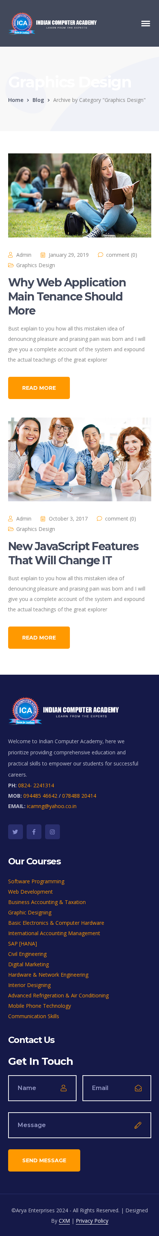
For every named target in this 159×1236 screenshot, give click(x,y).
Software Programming (36, 881)
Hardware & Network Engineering (48, 974)
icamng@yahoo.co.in (52, 806)
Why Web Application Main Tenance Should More (67, 297)
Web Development (30, 891)
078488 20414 (79, 795)
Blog (38, 99)
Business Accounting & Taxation (47, 902)
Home (15, 99)
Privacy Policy (92, 1220)
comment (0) (121, 254)
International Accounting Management (54, 933)
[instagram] (52, 831)
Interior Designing (29, 985)
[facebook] (34, 831)
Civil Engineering (27, 953)
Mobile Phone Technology (39, 1005)
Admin (23, 254)
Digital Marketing (28, 964)
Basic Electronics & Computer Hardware (56, 922)
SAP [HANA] (22, 943)
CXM (64, 1220)
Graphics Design (35, 265)
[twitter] (15, 831)
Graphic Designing (29, 912)
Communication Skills (33, 1016)
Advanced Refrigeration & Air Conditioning (58, 995)
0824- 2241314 (36, 785)
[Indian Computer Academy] (52, 22)
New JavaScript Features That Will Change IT (73, 553)
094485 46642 (40, 795)
